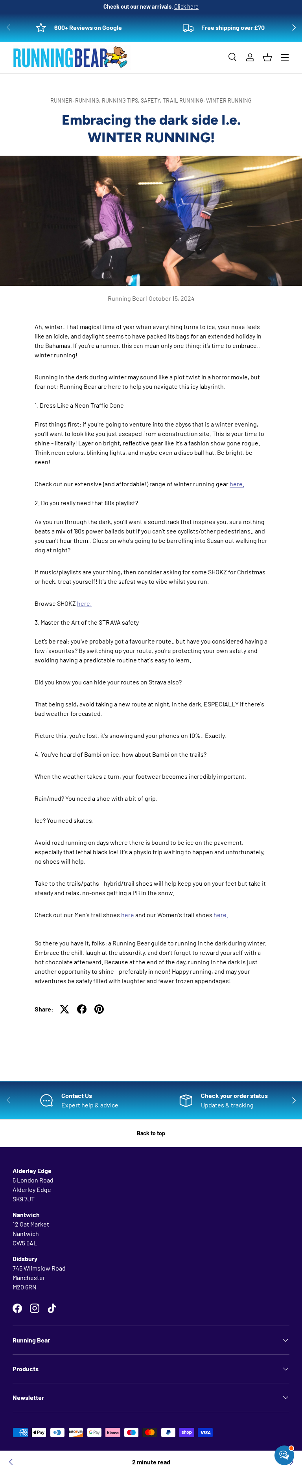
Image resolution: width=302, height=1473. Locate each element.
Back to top (151, 1133)
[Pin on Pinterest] (99, 1009)
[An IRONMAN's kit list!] (11, 1462)
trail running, (184, 100)
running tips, (121, 100)
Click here (186, 6)
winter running (229, 100)
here (127, 914)
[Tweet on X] (64, 1009)
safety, (152, 100)
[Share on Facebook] (81, 1009)
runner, (62, 100)
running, (88, 100)
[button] (267, 57)
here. (237, 483)
